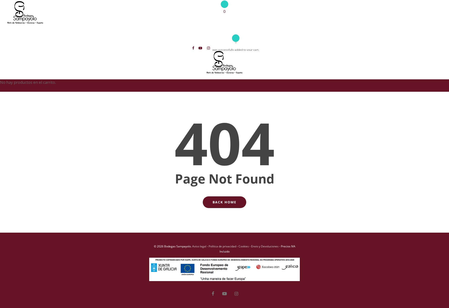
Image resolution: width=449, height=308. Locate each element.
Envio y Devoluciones (265, 246)
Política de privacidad (222, 246)
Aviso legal (199, 246)
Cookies (244, 246)
